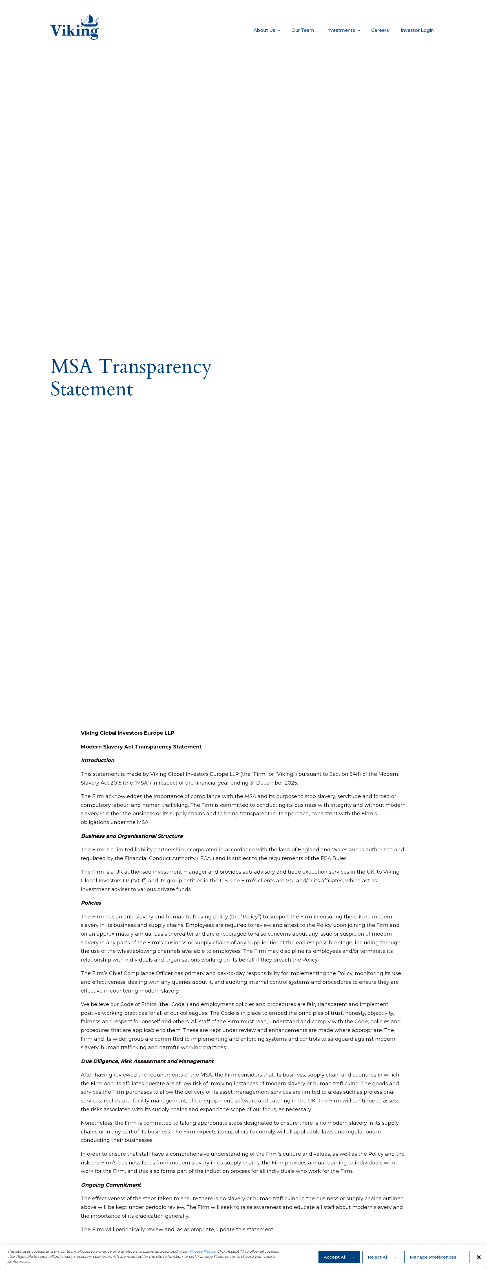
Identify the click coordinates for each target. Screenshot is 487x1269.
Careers (380, 30)
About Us (264, 30)
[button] (479, 1257)
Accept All (335, 1257)
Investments (340, 30)
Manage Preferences (433, 1257)
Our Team (302, 30)
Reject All (378, 1257)
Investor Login (417, 30)
